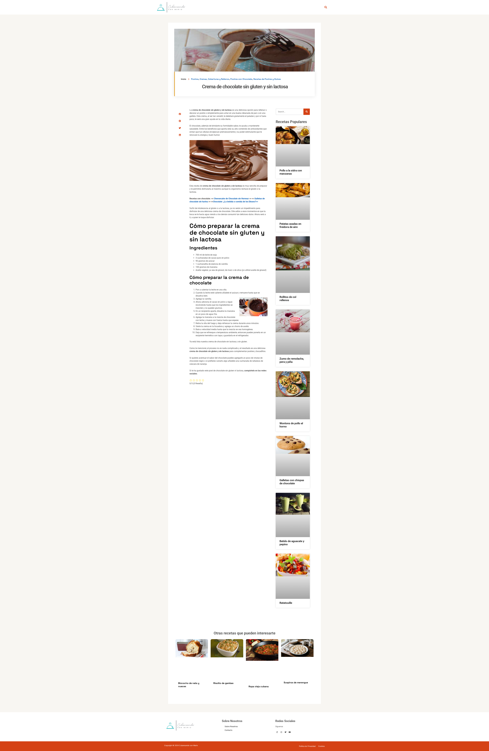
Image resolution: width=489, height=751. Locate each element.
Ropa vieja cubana (259, 686)
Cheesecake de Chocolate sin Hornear (231, 198)
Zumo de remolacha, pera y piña (292, 360)
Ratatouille (286, 602)
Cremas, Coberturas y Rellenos (214, 79)
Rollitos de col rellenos (288, 298)
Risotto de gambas (223, 683)
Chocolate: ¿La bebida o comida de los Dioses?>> (235, 201)
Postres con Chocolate (241, 79)
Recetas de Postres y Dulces (267, 79)
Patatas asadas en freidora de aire (290, 225)
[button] (180, 114)
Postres (195, 79)
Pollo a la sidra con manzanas (291, 172)
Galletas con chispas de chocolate (292, 482)
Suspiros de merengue (296, 682)
